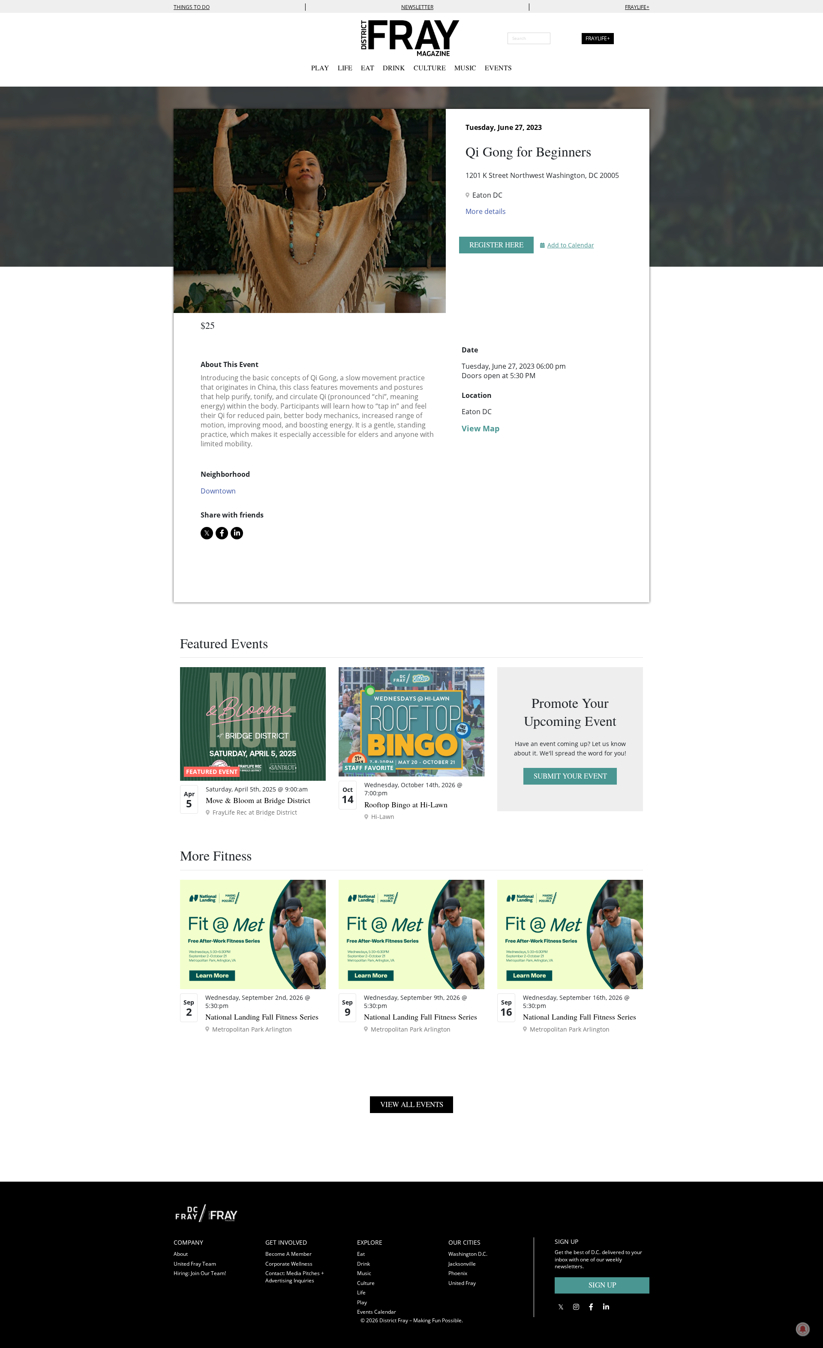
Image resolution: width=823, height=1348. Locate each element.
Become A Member (288, 1254)
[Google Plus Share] (576, 1306)
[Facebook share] (222, 533)
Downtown (218, 491)
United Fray (462, 1283)
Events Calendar (376, 1311)
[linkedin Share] (237, 533)
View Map (480, 428)
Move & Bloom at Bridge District (258, 800)
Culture (430, 67)
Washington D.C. (467, 1254)
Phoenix (457, 1273)
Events (498, 67)
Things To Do (192, 7)
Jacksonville (462, 1263)
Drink (394, 67)
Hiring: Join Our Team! (200, 1273)
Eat (367, 67)
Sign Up (602, 1285)
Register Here (496, 245)
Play (320, 67)
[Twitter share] (207, 533)
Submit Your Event (570, 776)
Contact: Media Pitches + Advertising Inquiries (294, 1277)
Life (345, 67)
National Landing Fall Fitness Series (261, 1016)
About (181, 1254)
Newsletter (417, 7)
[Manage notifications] (803, 1329)
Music (465, 67)
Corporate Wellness (288, 1263)
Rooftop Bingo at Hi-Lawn (406, 804)
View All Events (411, 1104)
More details (486, 211)
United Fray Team (195, 1263)
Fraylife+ (637, 7)
